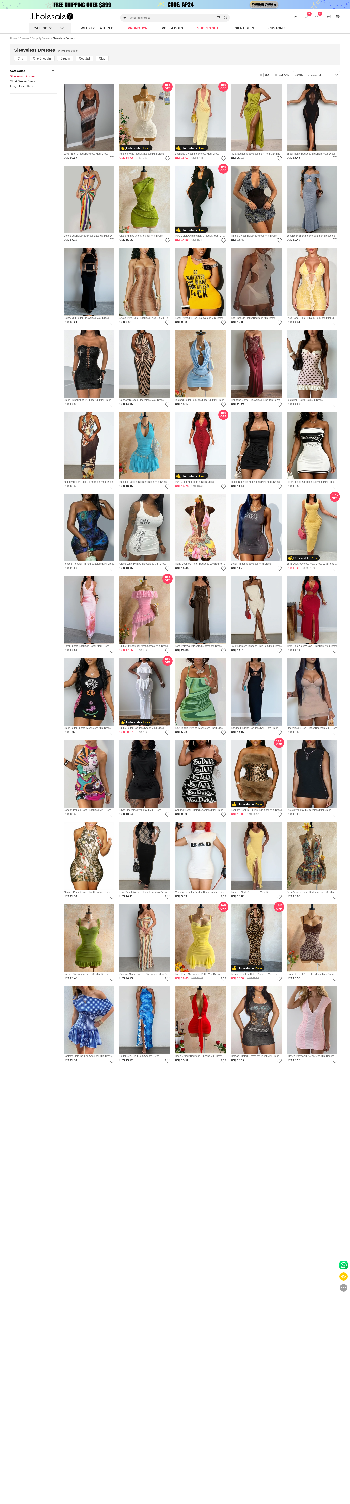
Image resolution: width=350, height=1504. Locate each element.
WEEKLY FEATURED (97, 28)
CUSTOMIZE (278, 28)
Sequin (65, 58)
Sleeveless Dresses (22, 76)
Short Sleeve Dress (22, 81)
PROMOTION (138, 28)
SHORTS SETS (209, 28)
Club (102, 58)
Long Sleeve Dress (22, 86)
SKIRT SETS (244, 28)
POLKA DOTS (172, 28)
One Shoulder (42, 58)
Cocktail (84, 58)
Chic (21, 58)
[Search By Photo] (218, 18)
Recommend (314, 75)
